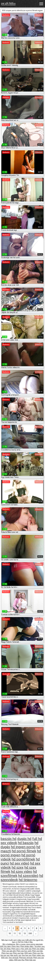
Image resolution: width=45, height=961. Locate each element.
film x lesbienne (8, 944)
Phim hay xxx (7, 953)
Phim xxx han (18, 953)
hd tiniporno (28, 880)
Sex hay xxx (26, 955)
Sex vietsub (13, 958)
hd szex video (21, 871)
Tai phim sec (39, 946)
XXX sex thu (19, 960)
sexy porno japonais (34, 944)
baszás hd (8, 839)
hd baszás (26, 843)
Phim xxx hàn (37, 951)
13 (25, 933)
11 (15, 933)
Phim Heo (16, 946)
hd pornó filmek (24, 851)
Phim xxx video (38, 949)
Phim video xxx (38, 955)
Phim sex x (15, 949)
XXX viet (4, 958)
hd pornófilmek (23, 859)
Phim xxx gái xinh (9, 951)
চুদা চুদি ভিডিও (8, 3)
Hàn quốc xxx (15, 955)
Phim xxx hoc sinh (23, 951)
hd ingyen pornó (23, 847)
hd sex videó (19, 863)
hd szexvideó (28, 876)
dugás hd (24, 839)
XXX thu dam (5, 946)
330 (30, 933)
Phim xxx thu (38, 953)
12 (19, 933)
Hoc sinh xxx (26, 949)
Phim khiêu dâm (26, 946)
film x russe (21, 944)
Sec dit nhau (5, 949)
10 (9, 933)
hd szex (18, 867)
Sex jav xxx (4, 955)
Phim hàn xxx (30, 960)
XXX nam (28, 953)
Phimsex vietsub (25, 958)
